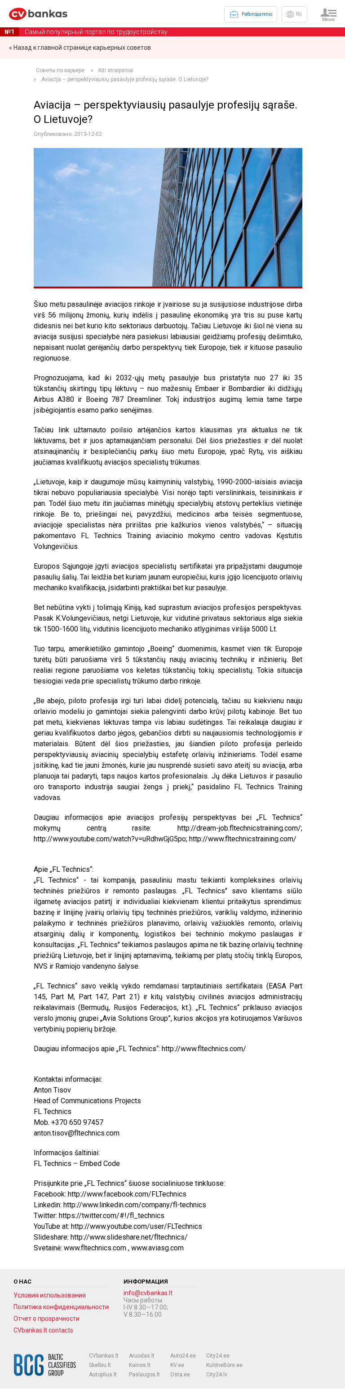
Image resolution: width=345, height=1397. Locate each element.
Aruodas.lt (142, 1356)
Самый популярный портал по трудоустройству (86, 31)
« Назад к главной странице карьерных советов (80, 47)
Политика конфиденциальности (61, 1306)
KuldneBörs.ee (224, 1365)
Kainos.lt (139, 1365)
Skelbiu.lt (100, 1365)
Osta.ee (180, 1374)
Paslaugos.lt (144, 1374)
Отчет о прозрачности (46, 1318)
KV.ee (177, 1365)
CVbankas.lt (104, 1356)
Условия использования (49, 1295)
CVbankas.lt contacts (43, 1330)
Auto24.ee (183, 1356)
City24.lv (216, 1374)
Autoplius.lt (103, 1374)
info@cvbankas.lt (148, 1293)
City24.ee (218, 1356)
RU (299, 14)
